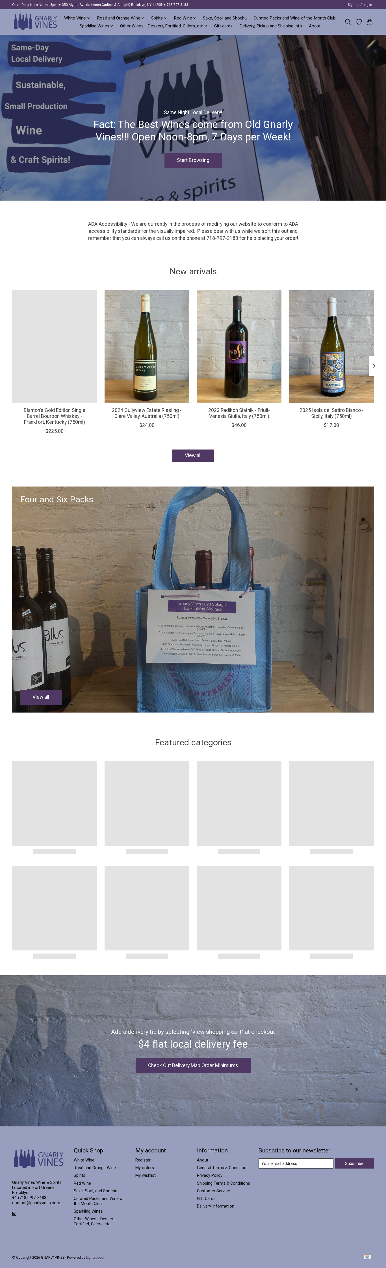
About (314, 26)
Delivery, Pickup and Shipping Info (270, 26)
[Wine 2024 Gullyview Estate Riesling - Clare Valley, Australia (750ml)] (147, 346)
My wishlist (145, 1175)
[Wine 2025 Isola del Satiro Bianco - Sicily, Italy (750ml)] (331, 346)
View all (193, 455)
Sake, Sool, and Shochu (225, 18)
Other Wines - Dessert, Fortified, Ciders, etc (95, 1221)
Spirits (79, 1175)
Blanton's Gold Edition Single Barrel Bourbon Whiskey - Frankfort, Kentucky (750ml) (54, 416)
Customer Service (213, 1190)
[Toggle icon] (348, 22)
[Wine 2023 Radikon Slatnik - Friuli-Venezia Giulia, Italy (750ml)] (239, 346)
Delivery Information (215, 1206)
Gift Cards (206, 1198)
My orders (144, 1167)
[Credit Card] (367, 1257)
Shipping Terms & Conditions (223, 1183)
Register (143, 1160)
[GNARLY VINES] (35, 21)
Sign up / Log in (360, 5)
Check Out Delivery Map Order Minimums (193, 1065)
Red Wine (82, 1183)
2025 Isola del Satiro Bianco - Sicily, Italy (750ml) (332, 413)
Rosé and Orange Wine (95, 1167)
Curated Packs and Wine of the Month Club (294, 18)
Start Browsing (193, 160)
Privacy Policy (209, 1175)
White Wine (84, 1160)
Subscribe (354, 1163)
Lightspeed (95, 1258)
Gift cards (223, 26)
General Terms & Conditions (223, 1167)
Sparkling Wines (88, 1211)
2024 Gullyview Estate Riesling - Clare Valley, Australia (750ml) (147, 413)
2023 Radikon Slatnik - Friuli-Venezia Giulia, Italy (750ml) (239, 413)
